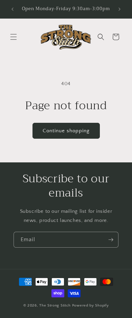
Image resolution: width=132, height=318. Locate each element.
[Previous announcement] (12, 9)
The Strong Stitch (55, 305)
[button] (13, 36)
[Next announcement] (119, 9)
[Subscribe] (110, 240)
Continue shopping (66, 131)
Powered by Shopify (90, 305)
